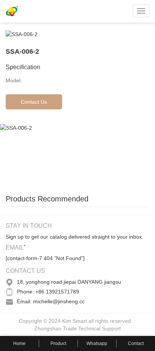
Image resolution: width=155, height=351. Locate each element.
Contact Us (34, 102)
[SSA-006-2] (56, 155)
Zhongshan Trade (55, 328)
